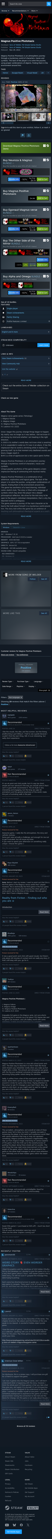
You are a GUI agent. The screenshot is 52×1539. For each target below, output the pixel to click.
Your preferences (22, 655)
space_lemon (13, 813)
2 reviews (11, 816)
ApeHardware (13, 1047)
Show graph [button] (43, 690)
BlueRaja (11, 933)
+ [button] (48, 73)
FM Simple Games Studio (31, 45)
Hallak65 (11, 715)
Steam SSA (9, 1461)
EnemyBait (12, 1107)
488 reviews (12, 865)
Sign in (4, 127)
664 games (11, 769)
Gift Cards (9, 1473)
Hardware (28, 1465)
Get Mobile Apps (13, 1532)
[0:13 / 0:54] (26, 98)
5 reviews (11, 1049)
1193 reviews (23, 717)
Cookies (8, 1496)
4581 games (12, 936)
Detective (11, 1209)
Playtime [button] (20, 686)
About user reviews (7, 655)
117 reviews (11, 1212)
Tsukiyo (11, 979)
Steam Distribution (12, 1469)
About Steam (10, 1457)
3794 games (12, 1175)
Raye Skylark (13, 863)
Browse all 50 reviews (26, 1426)
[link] (28, 179)
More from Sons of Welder (24, 574)
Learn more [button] (43, 345)
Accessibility (9, 1488)
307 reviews (11, 982)
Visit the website (9, 369)
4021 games (12, 717)
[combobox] (27, 4)
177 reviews (21, 769)
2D (42, 73)
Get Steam (29, 1484)
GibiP (10, 767)
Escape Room (17, 73)
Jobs (26, 1461)
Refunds (8, 1500)
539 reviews (23, 936)
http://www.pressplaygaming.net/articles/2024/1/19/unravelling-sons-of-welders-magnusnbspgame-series (25, 1341)
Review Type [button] (7, 681)
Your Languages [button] (14, 697)
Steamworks (9, 1465)
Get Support (29, 1492)
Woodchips (12, 1173)
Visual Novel (32, 73)
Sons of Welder (15, 45)
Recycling (28, 1469)
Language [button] (38, 681)
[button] (5, 11)
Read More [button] (44, 912)
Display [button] (31, 686)
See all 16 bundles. (9, 302)
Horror (5, 73)
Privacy (7, 1484)
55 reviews (22, 1175)
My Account (29, 1496)
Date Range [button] (6, 686)
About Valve (29, 1457)
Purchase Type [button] (22, 681)
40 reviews (11, 1110)
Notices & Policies (12, 1492)
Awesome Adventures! (26, 745)
